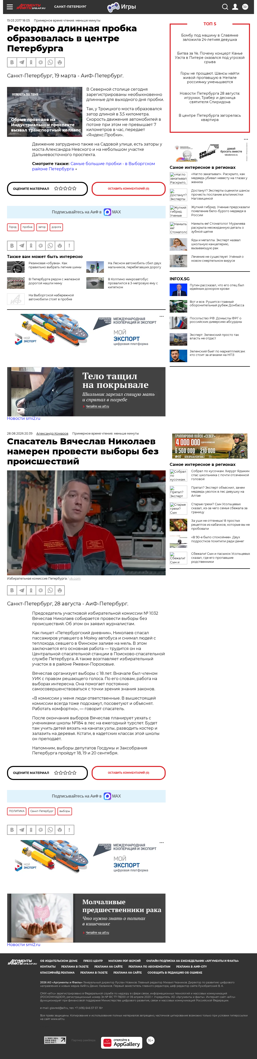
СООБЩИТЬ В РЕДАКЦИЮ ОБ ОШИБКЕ (175, 972)
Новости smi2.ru (23, 418)
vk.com (75, 578)
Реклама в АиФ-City (191, 966)
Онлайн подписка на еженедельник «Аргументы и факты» (192, 961)
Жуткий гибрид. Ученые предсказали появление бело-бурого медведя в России (220, 211)
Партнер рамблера (83, 1040)
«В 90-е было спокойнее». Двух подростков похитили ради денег (217, 539)
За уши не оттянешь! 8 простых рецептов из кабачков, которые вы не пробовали (220, 525)
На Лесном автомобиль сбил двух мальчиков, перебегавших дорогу (134, 265)
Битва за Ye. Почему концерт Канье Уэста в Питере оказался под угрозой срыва (210, 57)
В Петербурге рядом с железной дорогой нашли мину (54, 281)
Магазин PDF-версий (124, 961)
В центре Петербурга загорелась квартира (210, 117)
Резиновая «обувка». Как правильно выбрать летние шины (55, 265)
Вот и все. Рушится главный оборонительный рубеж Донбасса (217, 303)
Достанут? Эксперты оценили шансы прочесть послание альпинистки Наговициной (220, 194)
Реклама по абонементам (149, 966)
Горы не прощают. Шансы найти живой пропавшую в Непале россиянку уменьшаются (209, 77)
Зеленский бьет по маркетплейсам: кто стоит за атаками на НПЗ (217, 353)
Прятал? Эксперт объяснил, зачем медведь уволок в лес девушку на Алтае (218, 491)
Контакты (47, 966)
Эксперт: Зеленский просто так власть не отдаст (214, 336)
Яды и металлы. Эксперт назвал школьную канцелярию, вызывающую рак (216, 244)
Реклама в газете (75, 966)
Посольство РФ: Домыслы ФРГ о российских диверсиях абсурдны (216, 320)
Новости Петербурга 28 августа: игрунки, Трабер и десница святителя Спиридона (210, 97)
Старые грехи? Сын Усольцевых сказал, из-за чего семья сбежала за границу (219, 508)
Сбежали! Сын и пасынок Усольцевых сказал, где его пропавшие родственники (220, 558)
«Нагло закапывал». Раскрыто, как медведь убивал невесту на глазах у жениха (219, 178)
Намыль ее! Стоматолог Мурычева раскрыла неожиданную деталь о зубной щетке (218, 227)
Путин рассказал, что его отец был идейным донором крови (217, 287)
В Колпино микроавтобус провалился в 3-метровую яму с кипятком (133, 283)
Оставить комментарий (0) (128, 188)
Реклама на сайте (108, 966)
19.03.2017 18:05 (18, 20)
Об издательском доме (59, 961)
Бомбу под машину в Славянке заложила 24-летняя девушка (209, 37)
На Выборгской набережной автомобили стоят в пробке (51, 297)
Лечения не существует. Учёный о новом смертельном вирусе (217, 258)
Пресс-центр (93, 961)
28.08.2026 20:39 (19, 433)
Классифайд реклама (57, 972)
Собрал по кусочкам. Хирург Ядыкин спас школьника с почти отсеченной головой (220, 475)
